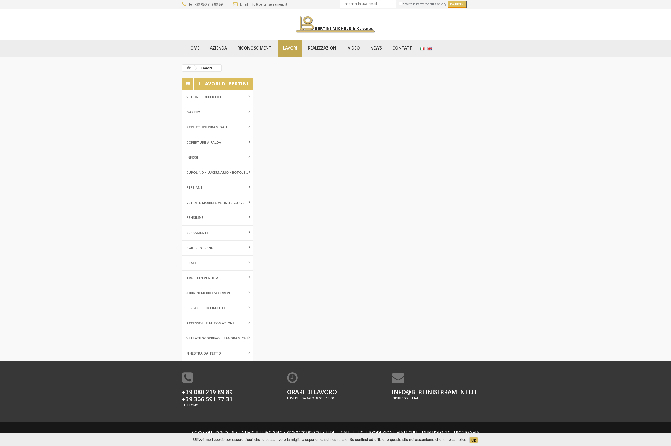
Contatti (402, 48)
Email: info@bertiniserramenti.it (263, 5)
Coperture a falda (203, 143)
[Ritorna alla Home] (189, 68)
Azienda (218, 48)
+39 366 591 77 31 (207, 400)
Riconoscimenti (255, 48)
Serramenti (197, 233)
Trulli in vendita (202, 278)
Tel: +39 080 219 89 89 (205, 5)
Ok (473, 440)
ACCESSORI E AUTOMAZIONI (210, 324)
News (376, 48)
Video (354, 48)
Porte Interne (199, 248)
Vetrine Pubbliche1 (203, 97)
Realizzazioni (322, 48)
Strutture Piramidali (206, 127)
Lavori (290, 48)
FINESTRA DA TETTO (203, 354)
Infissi (192, 158)
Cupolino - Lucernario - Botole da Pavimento (219, 173)
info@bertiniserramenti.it (434, 392)
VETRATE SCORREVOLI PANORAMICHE (217, 338)
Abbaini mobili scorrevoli (210, 293)
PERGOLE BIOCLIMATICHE (207, 308)
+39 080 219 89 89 (207, 392)
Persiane (194, 188)
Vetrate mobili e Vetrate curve (215, 203)
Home (193, 48)
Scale (191, 263)
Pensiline (194, 218)
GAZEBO (193, 113)
